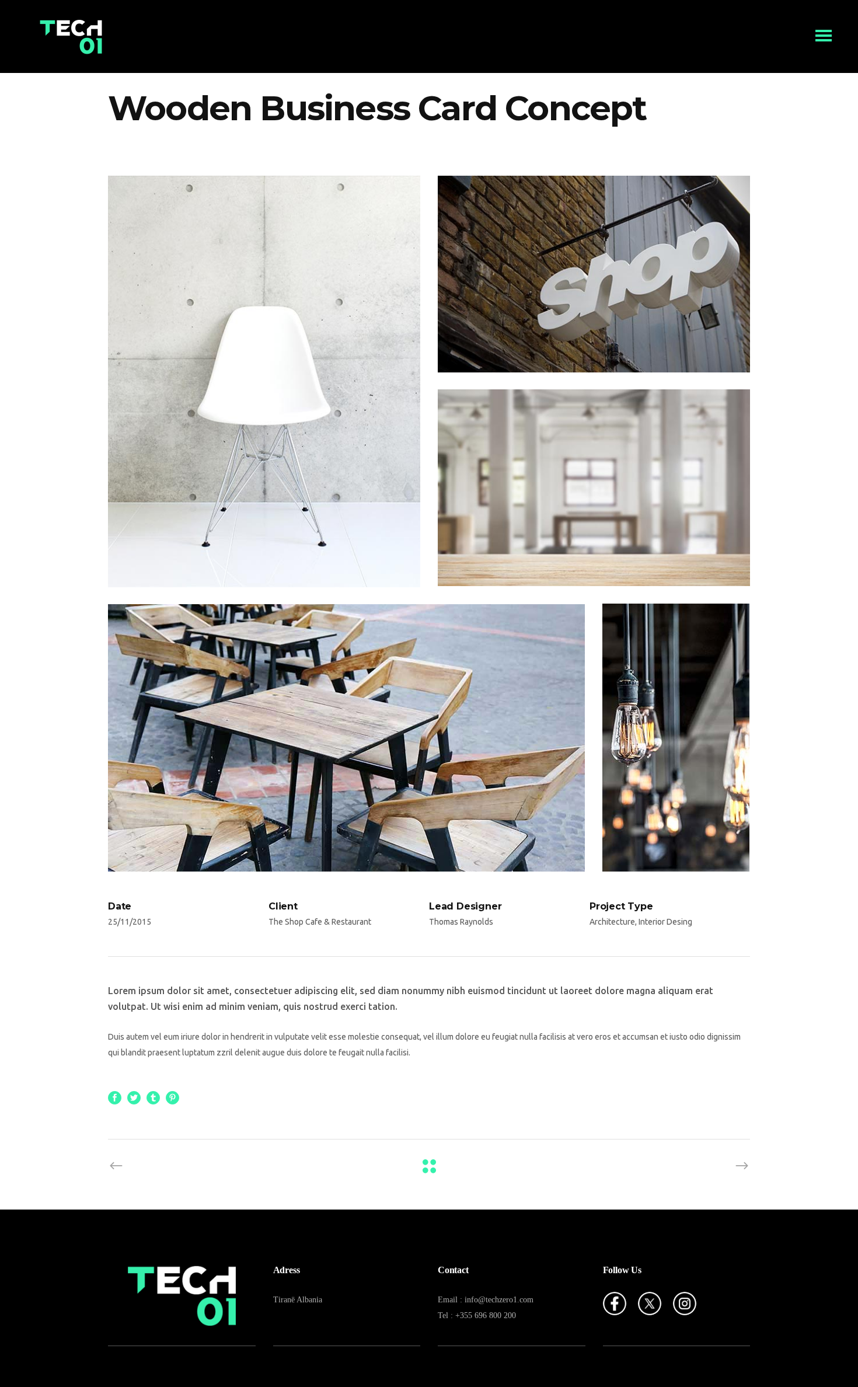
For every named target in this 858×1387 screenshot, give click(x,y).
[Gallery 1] (264, 381)
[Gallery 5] (676, 738)
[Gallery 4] (346, 738)
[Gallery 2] (594, 274)
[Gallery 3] (594, 487)
